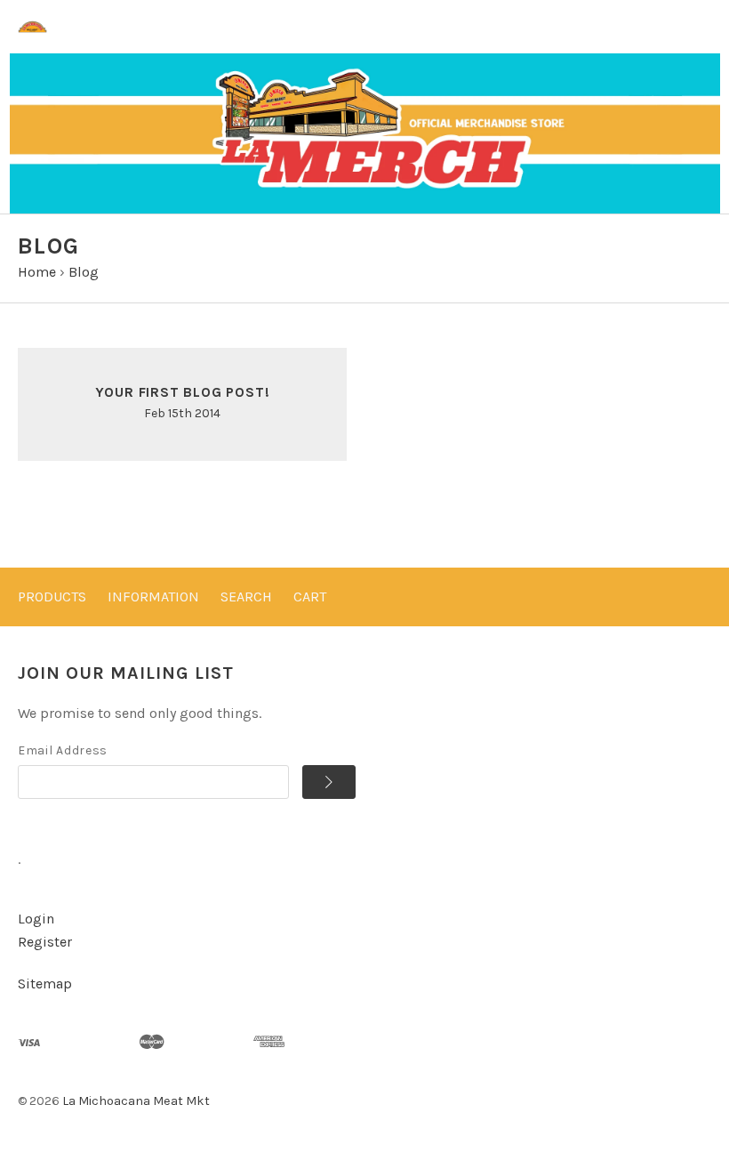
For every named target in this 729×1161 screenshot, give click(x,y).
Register (45, 941)
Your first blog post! (182, 391)
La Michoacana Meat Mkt (136, 1101)
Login (36, 918)
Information (153, 596)
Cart (309, 596)
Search (246, 596)
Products (52, 596)
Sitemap (45, 983)
